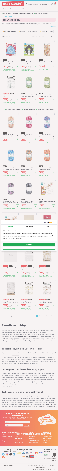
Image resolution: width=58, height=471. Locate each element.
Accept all (29, 244)
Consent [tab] (10, 226)
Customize (29, 248)
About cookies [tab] (29, 226)
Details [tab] (47, 226)
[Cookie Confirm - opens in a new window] (49, 222)
